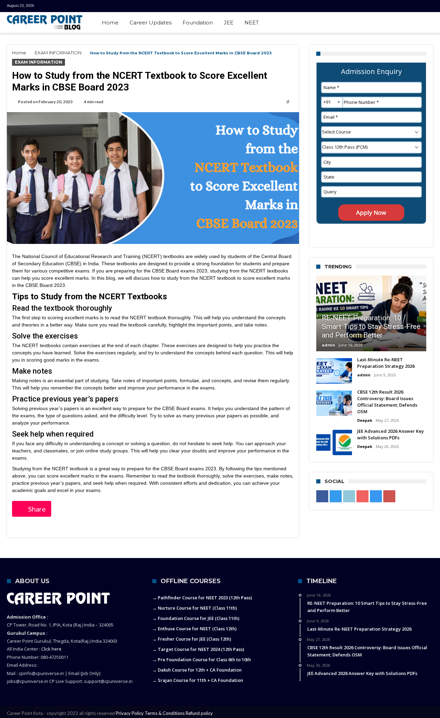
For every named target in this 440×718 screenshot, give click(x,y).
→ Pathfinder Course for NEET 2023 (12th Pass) (202, 597)
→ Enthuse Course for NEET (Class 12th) (194, 628)
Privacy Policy (130, 713)
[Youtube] (402, 6)
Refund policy (199, 713)
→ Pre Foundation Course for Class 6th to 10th (201, 659)
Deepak (364, 420)
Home (19, 52)
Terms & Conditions (165, 713)
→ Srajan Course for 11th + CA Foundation (197, 680)
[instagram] (414, 6)
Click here (51, 649)
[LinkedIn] (389, 6)
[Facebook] (364, 6)
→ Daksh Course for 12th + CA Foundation (197, 670)
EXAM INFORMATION (58, 52)
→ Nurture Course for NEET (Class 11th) (194, 608)
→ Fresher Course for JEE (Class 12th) (191, 639)
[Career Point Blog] (44, 22)
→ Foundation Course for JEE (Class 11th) (195, 618)
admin (328, 344)
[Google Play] (427, 6)
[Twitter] (376, 6)
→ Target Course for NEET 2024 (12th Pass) (198, 649)
